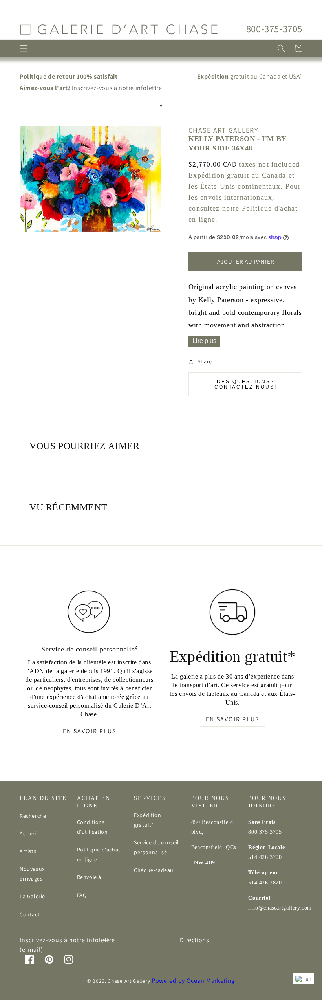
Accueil (29, 833)
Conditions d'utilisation (92, 826)
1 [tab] (161, 106)
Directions (194, 940)
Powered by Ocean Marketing (193, 980)
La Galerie (32, 896)
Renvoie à (89, 877)
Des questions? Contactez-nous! (245, 384)
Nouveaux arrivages (32, 873)
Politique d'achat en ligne (99, 854)
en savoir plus (89, 731)
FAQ (82, 895)
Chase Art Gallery (129, 980)
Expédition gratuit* (147, 819)
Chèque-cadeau (154, 869)
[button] (23, 48)
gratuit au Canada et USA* (249, 76)
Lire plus (204, 341)
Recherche (33, 815)
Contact (30, 914)
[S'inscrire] (106, 940)
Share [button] (205, 361)
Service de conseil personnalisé (156, 847)
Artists (28, 851)
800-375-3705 (274, 28)
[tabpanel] (161, 82)
